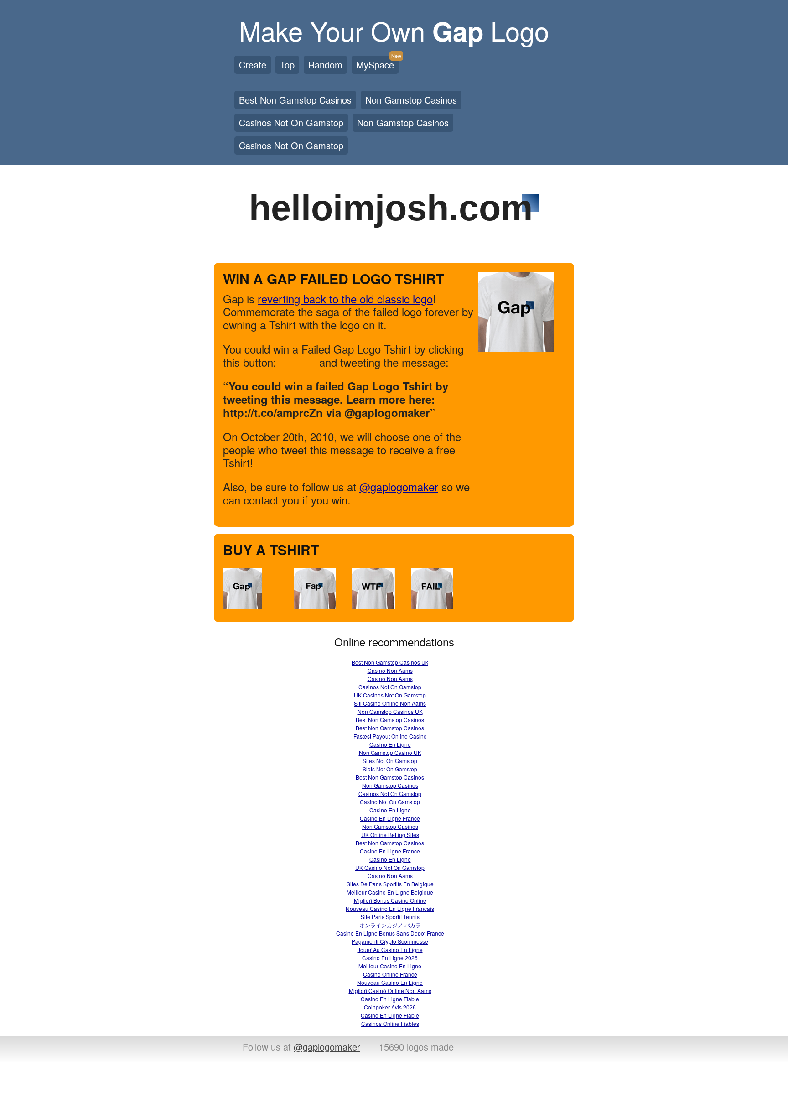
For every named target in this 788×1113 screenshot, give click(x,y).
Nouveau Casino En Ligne (390, 982)
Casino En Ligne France (390, 818)
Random (325, 64)
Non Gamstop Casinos (411, 99)
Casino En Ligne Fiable (390, 999)
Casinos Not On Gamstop (291, 122)
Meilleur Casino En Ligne (389, 966)
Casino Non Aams (390, 670)
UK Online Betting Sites (390, 834)
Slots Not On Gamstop (390, 769)
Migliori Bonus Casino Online (390, 900)
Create (252, 64)
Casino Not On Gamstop (390, 802)
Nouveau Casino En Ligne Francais (390, 908)
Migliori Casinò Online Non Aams (390, 990)
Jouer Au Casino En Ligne (390, 949)
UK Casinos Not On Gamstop (390, 695)
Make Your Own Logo (394, 30)
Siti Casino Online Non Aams (390, 703)
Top (287, 64)
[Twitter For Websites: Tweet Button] (303, 364)
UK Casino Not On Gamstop (390, 867)
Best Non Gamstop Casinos (295, 99)
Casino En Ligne (390, 744)
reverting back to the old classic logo (345, 299)
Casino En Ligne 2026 (390, 958)
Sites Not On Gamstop (390, 761)
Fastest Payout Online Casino (390, 736)
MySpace (377, 63)
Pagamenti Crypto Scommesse (390, 941)
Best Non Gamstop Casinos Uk (390, 662)
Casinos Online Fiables (390, 1023)
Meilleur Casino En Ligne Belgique (390, 892)
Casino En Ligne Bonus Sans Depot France (390, 933)
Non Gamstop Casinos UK (390, 711)
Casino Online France (390, 974)
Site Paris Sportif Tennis (390, 917)
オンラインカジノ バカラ (390, 925)
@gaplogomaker (398, 486)
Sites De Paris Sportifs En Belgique (390, 884)
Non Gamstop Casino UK (390, 752)
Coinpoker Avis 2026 (390, 1007)
